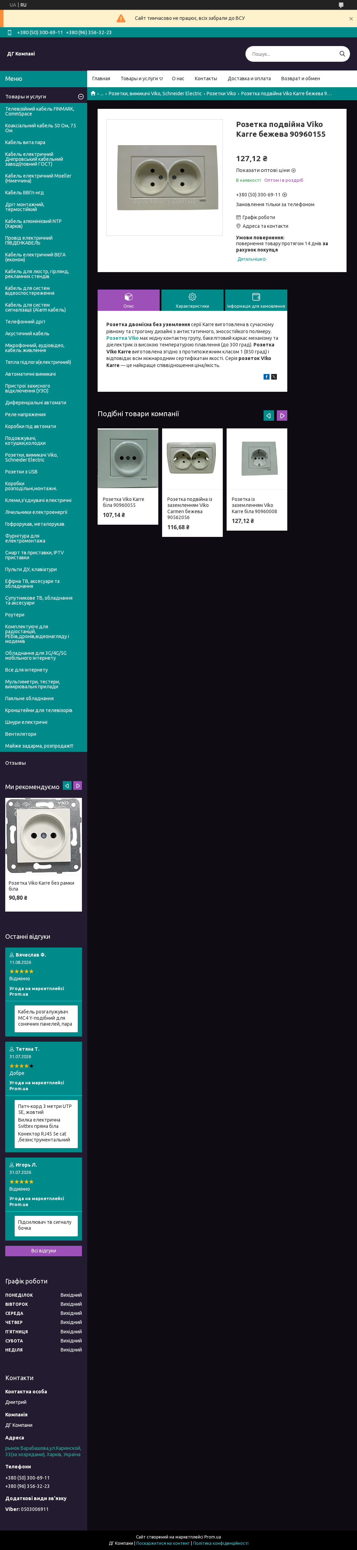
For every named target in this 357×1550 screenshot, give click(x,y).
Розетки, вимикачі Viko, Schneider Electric (155, 93)
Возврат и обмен (300, 78)
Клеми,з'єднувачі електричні (38, 500)
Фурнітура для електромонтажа (25, 538)
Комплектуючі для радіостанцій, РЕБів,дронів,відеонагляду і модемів (37, 634)
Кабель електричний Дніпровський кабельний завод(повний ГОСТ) (34, 159)
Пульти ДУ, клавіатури (31, 569)
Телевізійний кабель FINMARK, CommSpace (39, 111)
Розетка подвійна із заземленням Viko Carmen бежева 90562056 (189, 508)
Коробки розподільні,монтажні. (31, 486)
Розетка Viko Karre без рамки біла (41, 886)
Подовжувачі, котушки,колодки (25, 440)
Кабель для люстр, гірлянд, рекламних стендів (37, 274)
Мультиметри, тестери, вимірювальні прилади (32, 684)
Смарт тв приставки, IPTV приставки (34, 555)
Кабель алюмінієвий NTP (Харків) (33, 223)
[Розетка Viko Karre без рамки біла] (43, 836)
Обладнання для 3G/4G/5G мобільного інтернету (36, 655)
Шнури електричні (26, 722)
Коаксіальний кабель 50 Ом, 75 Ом (40, 128)
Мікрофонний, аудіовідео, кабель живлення (34, 348)
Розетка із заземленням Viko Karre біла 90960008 (254, 505)
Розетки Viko (221, 93)
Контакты (206, 78)
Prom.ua (212, 1537)
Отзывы (15, 763)
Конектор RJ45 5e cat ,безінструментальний (44, 1137)
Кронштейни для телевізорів (39, 710)
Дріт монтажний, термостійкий (24, 207)
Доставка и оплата (249, 78)
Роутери (14, 614)
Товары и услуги (139, 78)
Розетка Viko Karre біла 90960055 (123, 502)
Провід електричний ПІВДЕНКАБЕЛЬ (29, 240)
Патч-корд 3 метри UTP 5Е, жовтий (45, 1109)
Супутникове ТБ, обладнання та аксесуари (39, 600)
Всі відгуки (43, 1250)
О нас (178, 78)
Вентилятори (20, 734)
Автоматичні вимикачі (30, 374)
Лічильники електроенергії (36, 512)
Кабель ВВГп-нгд (24, 192)
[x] (274, 378)
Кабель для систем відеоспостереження (29, 290)
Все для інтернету (26, 670)
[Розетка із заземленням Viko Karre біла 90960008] (257, 458)
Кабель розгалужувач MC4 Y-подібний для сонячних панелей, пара (45, 1018)
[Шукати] (342, 54)
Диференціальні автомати (35, 402)
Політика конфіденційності (221, 1543)
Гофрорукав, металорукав (34, 524)
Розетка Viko (122, 338)
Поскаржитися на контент (163, 1543)
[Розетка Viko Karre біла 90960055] (128, 458)
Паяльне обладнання (29, 698)
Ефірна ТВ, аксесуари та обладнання (32, 583)
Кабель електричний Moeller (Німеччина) (38, 178)
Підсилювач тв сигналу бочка (44, 1225)
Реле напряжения (25, 414)
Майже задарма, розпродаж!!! (39, 746)
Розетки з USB (21, 471)
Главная (101, 78)
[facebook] (266, 378)
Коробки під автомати (30, 426)
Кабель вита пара (25, 142)
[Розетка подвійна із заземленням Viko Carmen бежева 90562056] (192, 458)
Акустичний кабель (27, 333)
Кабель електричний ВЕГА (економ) (35, 257)
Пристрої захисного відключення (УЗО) (27, 388)
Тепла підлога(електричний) (38, 362)
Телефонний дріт (25, 321)
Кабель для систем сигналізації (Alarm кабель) (35, 307)
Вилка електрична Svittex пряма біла (39, 1123)
